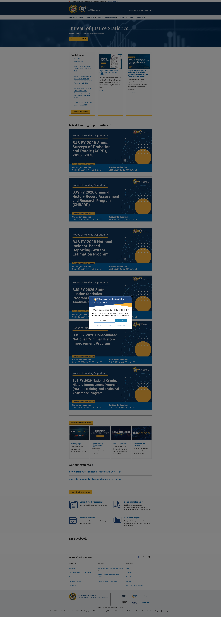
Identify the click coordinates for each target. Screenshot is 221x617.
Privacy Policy (99, 325)
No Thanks (109, 325)
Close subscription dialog (132, 296)
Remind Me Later (121, 325)
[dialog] (110, 312)
